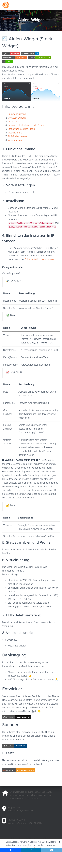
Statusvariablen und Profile (21, 129)
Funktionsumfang (17, 114)
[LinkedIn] (31, 850)
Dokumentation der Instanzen (40, 259)
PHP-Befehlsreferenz (18, 136)
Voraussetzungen (17, 117)
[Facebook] (10, 850)
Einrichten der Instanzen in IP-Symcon (27, 125)
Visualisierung (15, 132)
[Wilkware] (18, 5)
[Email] (51, 850)
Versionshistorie (16, 140)
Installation (13, 121)
